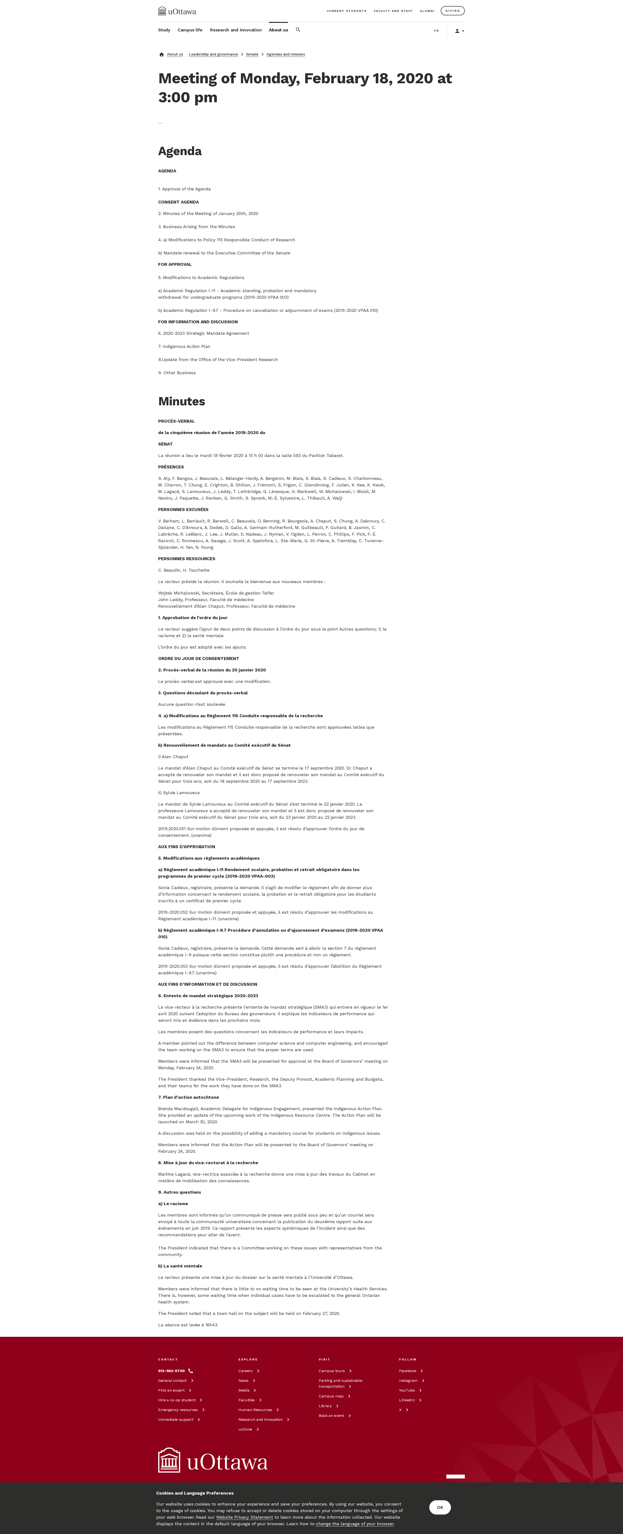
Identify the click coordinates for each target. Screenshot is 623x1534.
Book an (331, 1415)
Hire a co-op (176, 1400)
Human (255, 1409)
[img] (177, 11)
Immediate (175, 1419)
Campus (332, 1370)
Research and (260, 1419)
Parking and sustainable (340, 1383)
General (172, 1380)
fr (436, 30)
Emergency (178, 1409)
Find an (171, 1390)
